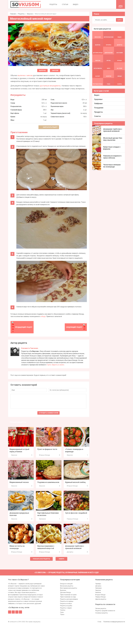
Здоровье (98, 99)
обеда (43, 316)
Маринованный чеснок (19, 482)
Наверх (61, 559)
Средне (53, 63)
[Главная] (25, 4)
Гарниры (98, 584)
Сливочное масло (57, 117)
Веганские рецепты (66, 586)
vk (13, 612)
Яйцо (12, 120)
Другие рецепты (100, 599)
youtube (20, 612)
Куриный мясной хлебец (75, 482)
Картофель (15, 113)
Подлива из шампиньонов (48, 482)
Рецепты (21, 14)
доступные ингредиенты (50, 86)
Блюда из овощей (66, 584)
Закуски (30, 14)
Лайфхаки (98, 103)
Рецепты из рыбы (66, 606)
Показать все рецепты (41, 559)
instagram (16, 612)
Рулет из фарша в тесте (47, 449)
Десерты (70, 552)
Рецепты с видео (66, 608)
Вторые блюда (44, 455)
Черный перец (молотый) (60, 113)
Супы (62, 612)
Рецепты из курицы (66, 601)
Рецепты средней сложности (105, 611)
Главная (13, 14)
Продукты (98, 112)
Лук (52, 110)
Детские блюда (65, 592)
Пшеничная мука (57, 106)
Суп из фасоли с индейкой (76, 513)
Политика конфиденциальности (114, 622)
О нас (99, 622)
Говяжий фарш (16, 110)
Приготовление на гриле (68, 595)
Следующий (74, 327)
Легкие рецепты (100, 608)
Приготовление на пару (68, 597)
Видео (96, 95)
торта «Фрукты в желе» (55, 365)
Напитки (98, 592)
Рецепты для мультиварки (69, 599)
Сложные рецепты (101, 613)
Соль (52, 99)
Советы (97, 116)
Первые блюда (72, 519)
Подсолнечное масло (59, 103)
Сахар (13, 103)
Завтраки (42, 519)
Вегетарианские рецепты (68, 588)
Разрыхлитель (16, 106)
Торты (62, 614)
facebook (9, 612)
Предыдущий (23, 327)
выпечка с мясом (25, 75)
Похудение (98, 108)
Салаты (62, 610)
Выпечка (42, 70)
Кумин (13, 117)
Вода (12, 99)
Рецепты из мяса (66, 603)
